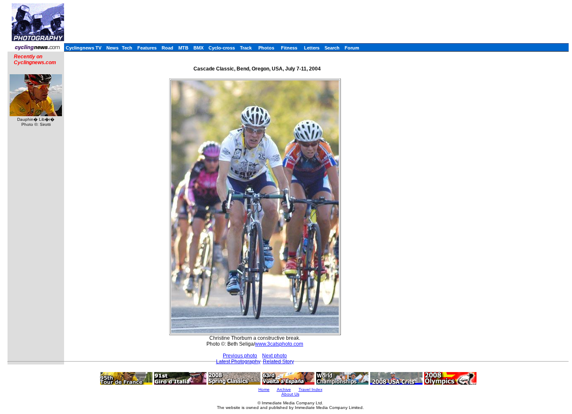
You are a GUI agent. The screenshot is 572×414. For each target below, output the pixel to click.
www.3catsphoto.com (279, 344)
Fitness (289, 47)
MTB (183, 47)
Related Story (278, 362)
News (112, 47)
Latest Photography (238, 362)
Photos (266, 47)
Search (332, 47)
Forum (352, 47)
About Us (290, 394)
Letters (311, 47)
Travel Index (310, 389)
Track (246, 47)
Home (264, 389)
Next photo (274, 356)
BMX (198, 47)
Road (167, 47)
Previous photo (240, 356)
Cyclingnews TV (83, 47)
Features (147, 47)
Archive (284, 389)
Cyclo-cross (222, 47)
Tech (127, 47)
